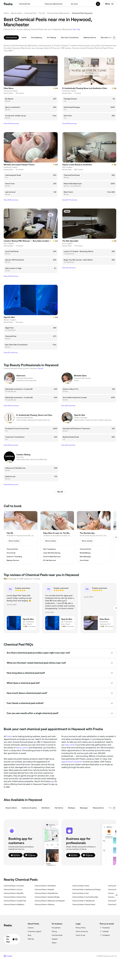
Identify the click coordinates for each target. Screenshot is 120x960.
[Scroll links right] (116, 895)
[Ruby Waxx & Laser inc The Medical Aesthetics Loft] (57, 537)
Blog (29, 935)
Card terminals (57, 935)
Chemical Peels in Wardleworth (83, 901)
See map (76, 29)
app (52, 781)
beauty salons (22, 748)
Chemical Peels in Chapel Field (15, 901)
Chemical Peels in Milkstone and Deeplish (50, 901)
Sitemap (31, 939)
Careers (31, 928)
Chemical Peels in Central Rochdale (85, 897)
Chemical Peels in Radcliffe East (46, 893)
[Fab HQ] (20, 537)
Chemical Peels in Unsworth (14, 886)
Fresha (9, 736)
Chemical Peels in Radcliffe (13, 893)
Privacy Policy (81, 928)
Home (6, 13)
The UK (42, 13)
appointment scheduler (71, 762)
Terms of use (80, 935)
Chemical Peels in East (80, 893)
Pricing (54, 931)
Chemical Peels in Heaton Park (15, 897)
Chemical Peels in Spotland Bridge (47, 897)
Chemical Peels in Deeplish (44, 889)
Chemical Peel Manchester (58, 13)
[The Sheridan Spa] (94, 537)
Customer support (34, 931)
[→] (116, 537)
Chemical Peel (30, 13)
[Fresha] (8, 4)
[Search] (98, 4)
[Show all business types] (114, 808)
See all (60, 492)
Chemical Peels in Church (13, 889)
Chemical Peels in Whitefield (45, 886)
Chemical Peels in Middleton (14, 904)
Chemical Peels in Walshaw (44, 904)
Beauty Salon (16, 13)
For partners (56, 928)
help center (70, 745)
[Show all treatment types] (114, 37)
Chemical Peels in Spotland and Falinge (86, 889)
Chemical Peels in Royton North (83, 904)
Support (55, 939)
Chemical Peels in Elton (80, 886)
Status (54, 943)
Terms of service (82, 931)
